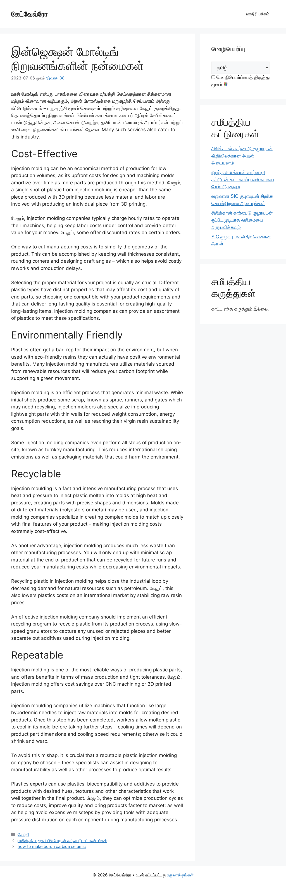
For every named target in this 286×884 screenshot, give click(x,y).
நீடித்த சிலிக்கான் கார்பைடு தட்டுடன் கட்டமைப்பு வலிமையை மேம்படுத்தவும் (242, 179)
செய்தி (23, 834)
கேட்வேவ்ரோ (29, 14)
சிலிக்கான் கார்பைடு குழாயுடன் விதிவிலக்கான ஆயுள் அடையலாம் (242, 156)
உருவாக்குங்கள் (180, 875)
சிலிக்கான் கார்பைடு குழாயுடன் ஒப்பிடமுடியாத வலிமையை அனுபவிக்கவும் (242, 220)
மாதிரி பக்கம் (257, 14)
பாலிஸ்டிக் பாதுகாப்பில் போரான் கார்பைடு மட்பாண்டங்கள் (62, 840)
